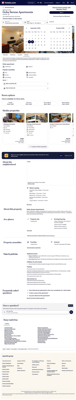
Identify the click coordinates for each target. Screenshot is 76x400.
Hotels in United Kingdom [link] (8, 383)
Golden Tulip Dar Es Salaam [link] (44, 329)
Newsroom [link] (34, 367)
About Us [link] (64, 363)
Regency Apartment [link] (43, 327)
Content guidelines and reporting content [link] (52, 371)
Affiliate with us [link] (35, 364)
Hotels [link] (4, 349)
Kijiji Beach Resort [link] (9, 333)
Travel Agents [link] (35, 374)
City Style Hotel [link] (8, 327)
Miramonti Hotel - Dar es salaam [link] (12, 335)
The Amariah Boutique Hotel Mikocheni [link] (48, 338)
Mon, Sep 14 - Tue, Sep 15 (34, 23)
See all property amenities (34, 247)
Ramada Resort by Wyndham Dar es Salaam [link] (15, 341)
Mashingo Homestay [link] (43, 337)
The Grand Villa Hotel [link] (9, 329)
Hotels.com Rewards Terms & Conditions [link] (53, 374)
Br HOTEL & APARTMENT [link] (44, 333)
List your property (48, 2)
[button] (32, 35)
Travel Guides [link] (65, 368)
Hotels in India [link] (5, 378)
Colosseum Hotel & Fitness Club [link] (46, 334)
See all (4, 80)
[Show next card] (73, 128)
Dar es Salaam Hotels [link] (22, 349)
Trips (63, 2)
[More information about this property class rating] (8, 14)
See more (29, 204)
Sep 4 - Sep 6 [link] (47, 104)
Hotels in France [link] (5, 371)
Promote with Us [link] (35, 371)
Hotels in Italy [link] (5, 374)
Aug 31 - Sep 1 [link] (10, 104)
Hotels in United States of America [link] (8, 366)
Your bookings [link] (20, 363)
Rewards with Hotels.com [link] (67, 370)
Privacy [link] (48, 365)
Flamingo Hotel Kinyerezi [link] (44, 331)
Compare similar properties (39, 146)
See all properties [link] (9, 7)
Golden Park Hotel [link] (42, 339)
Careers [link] (63, 365)
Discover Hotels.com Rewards (61, 16)
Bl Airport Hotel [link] (42, 342)
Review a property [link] (21, 370)
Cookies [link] (48, 368)
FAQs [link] (18, 365)
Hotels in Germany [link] (6, 385)
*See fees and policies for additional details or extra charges (40, 235)
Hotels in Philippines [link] (6, 363)
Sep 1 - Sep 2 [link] (29, 104)
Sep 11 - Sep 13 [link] (65, 104)
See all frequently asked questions (35, 298)
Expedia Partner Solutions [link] (37, 369)
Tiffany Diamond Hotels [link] (10, 338)
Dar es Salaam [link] (14, 349)
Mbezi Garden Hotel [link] (9, 343)
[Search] (71, 312)
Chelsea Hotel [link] (41, 341)
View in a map (31, 183)
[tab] (7, 323)
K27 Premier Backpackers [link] (44, 335)
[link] (61, 21)
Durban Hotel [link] (7, 334)
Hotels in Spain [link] (5, 376)
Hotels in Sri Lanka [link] (6, 381)
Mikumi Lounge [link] (8, 330)
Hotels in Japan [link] (5, 369)
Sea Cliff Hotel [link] (8, 337)
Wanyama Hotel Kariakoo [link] (10, 342)
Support (58, 2)
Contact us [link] (19, 368)
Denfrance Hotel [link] (8, 331)
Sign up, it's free (68, 155)
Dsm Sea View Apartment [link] (44, 330)
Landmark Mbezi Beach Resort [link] (12, 339)
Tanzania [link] (8, 349)
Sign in (72, 2)
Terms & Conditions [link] (51, 363)
